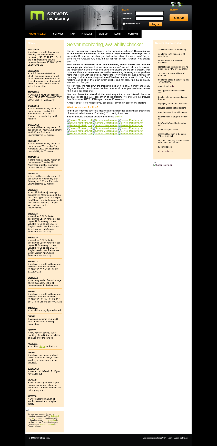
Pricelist (87, 34)
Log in (117, 34)
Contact (133, 34)
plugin (42, 346)
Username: (127, 13)
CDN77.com (167, 438)
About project (37, 34)
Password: (127, 18)
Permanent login (132, 24)
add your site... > (165, 151)
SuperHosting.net (181, 438)
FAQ (73, 34)
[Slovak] (181, 5)
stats (172, 86)
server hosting (50, 420)
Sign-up (103, 34)
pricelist (118, 116)
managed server (47, 424)
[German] (180, 3)
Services (58, 34)
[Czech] (174, 5)
